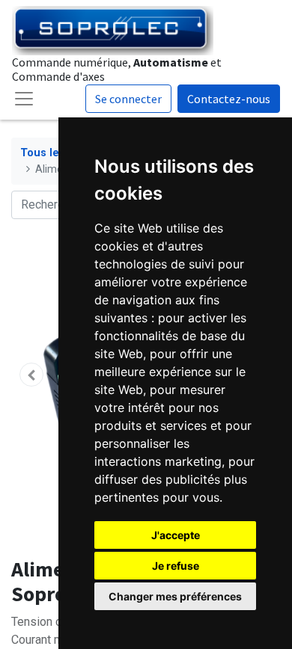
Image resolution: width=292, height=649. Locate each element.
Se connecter (128, 98)
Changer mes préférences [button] (175, 596)
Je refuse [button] (175, 565)
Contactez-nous (228, 98)
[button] (31, 374)
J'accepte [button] (175, 535)
